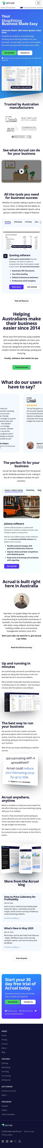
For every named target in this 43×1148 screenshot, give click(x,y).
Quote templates (8, 1114)
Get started (9, 53)
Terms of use (29, 1131)
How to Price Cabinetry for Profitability (20, 898)
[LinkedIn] (7, 1141)
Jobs (36, 222)
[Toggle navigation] (38, 3)
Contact (5, 1044)
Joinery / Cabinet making (14, 490)
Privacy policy (7, 1135)
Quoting (8, 222)
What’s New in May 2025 (18, 928)
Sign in (4, 1095)
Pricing (4, 1039)
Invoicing (28, 222)
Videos (4, 1110)
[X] (15, 1141)
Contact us (24, 53)
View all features (21, 301)
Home (4, 1035)
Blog (3, 1052)
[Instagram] (19, 1141)
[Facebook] (3, 1141)
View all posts (21, 958)
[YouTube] (11, 1141)
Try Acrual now (21, 367)
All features (6, 1080)
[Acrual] (8, 3)
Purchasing (6, 1076)
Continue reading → (12, 918)
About (4, 1048)
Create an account (9, 1091)
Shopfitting (30, 490)
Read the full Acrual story (21, 647)
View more (16, 287)
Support (5, 1106)
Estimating (18, 222)
